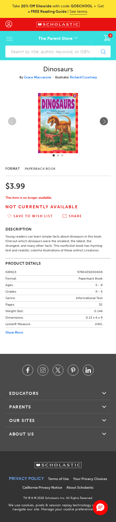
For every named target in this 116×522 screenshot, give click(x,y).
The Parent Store (56, 38)
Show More (14, 332)
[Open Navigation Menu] (9, 39)
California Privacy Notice (42, 487)
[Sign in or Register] (11, 24)
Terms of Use (58, 479)
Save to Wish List (33, 216)
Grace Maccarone (37, 77)
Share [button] (75, 216)
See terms (78, 11)
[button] (54, 155)
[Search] (103, 51)
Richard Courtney (83, 77)
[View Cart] (107, 37)
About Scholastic (80, 487)
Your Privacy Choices (90, 479)
